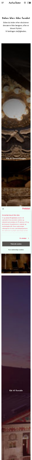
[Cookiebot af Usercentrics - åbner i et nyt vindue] (22, 209)
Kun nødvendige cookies (16, 249)
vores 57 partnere (11, 218)
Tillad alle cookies (16, 244)
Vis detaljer (22, 238)
